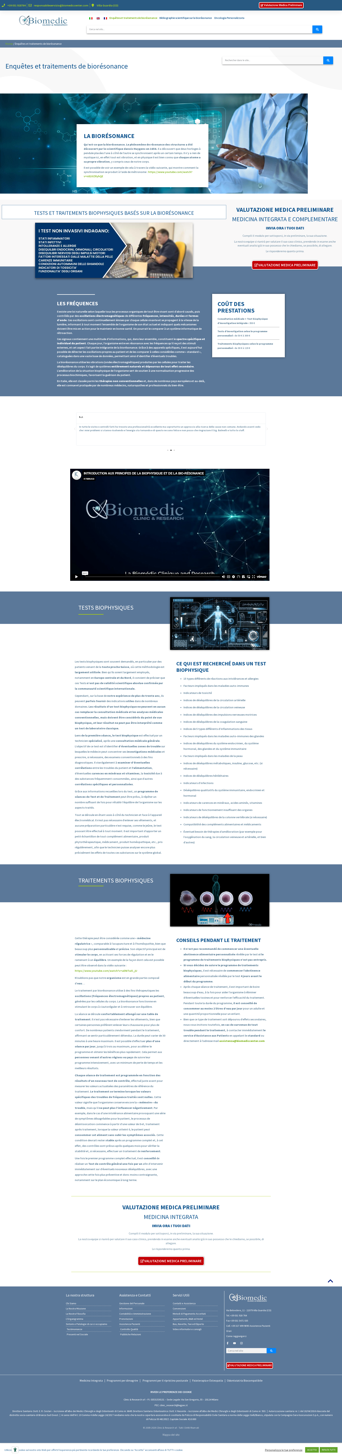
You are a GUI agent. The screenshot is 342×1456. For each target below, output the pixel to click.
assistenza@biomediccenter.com (242, 1041)
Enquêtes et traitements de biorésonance (133, 18)
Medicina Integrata (91, 1380)
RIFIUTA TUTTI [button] (328, 1449)
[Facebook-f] (227, 1343)
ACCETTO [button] (312, 1449)
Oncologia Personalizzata (229, 18)
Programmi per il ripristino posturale (165, 1380)
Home (9, 43)
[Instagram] (241, 1343)
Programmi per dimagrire (122, 1380)
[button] (75, 429)
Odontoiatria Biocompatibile (245, 1380)
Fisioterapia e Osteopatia (207, 1380)
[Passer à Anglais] (97, 18)
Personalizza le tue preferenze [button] (283, 1450)
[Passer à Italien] (90, 18)
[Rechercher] (317, 29)
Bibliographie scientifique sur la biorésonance (185, 18)
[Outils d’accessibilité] (15, 1449)
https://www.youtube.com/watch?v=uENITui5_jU (106, 970)
